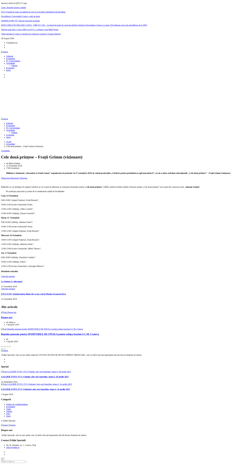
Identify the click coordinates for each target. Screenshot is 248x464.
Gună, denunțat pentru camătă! (13, 7)
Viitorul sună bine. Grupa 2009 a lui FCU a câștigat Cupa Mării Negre (29, 29)
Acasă (8, 142)
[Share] (5, 346)
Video (8, 409)
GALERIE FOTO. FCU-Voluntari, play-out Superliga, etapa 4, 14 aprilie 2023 (35, 389)
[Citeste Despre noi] (8, 312)
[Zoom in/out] (10, 346)
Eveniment (10, 58)
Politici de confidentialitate (17, 404)
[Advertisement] (124, 98)
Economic (10, 68)
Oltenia (14, 65)
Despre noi (6, 317)
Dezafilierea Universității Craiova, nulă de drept (20, 16)
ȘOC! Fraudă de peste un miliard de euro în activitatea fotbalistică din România (33, 12)
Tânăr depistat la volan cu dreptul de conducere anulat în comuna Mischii (31, 34)
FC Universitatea (13, 61)
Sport (8, 70)
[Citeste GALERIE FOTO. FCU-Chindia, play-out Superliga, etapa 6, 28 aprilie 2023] (36, 372)
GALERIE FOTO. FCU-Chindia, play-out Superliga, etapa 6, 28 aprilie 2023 (35, 377)
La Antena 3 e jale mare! (12, 281)
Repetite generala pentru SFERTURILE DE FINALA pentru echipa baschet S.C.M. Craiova (50, 334)
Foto (8, 414)
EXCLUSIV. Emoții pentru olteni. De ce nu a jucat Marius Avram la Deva (33, 294)
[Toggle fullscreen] (7, 346)
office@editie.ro (12, 447)
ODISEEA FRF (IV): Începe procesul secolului (20, 21)
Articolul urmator (8, 289)
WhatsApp (5, 178)
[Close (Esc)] (2, 346)
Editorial (9, 56)
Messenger (15, 178)
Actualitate (10, 63)
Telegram (23, 178)
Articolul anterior (8, 276)
